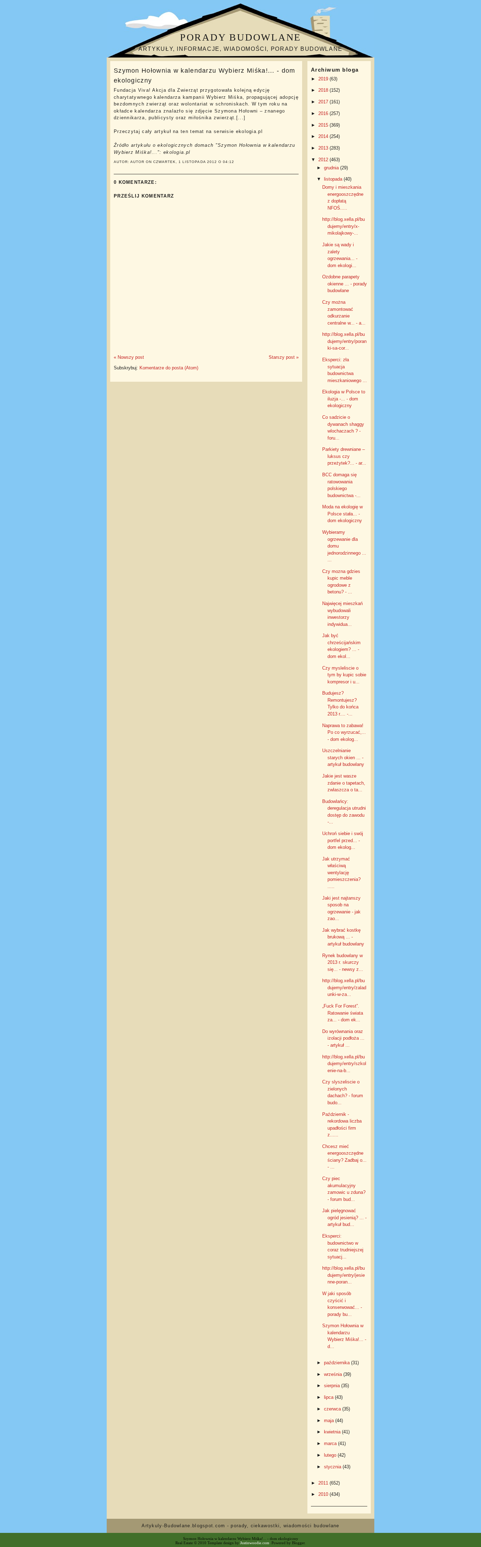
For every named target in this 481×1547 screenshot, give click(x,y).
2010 (324, 1494)
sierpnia (332, 1385)
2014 (324, 136)
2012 (324, 159)
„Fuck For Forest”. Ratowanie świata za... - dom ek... (342, 1012)
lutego (331, 1455)
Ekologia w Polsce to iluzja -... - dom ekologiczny (343, 398)
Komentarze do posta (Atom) (168, 367)
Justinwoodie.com (254, 1543)
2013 (324, 148)
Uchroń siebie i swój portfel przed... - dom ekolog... (342, 840)
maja (329, 1420)
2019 (324, 78)
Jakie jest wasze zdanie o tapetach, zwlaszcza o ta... (343, 782)
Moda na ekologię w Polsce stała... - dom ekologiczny (342, 513)
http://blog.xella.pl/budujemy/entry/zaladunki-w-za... (344, 987)
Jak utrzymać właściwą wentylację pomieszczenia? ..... (341, 872)
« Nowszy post (129, 357)
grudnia (332, 167)
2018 (324, 90)
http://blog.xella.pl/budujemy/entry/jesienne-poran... (343, 1275)
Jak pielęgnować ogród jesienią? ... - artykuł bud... (344, 1217)
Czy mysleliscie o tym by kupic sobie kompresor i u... (344, 674)
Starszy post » (284, 357)
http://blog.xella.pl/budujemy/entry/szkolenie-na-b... (344, 1063)
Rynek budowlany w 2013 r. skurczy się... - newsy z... (342, 962)
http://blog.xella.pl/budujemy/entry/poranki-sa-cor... (344, 341)
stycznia (333, 1466)
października (337, 1362)
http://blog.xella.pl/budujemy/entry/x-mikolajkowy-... (343, 226)
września (333, 1374)
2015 (324, 125)
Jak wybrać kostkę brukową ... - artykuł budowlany (343, 937)
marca (331, 1443)
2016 (324, 113)
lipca (329, 1397)
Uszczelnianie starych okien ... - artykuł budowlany (343, 757)
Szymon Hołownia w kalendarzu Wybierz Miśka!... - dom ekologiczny (204, 75)
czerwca (333, 1409)
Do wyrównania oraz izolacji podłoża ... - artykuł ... (343, 1038)
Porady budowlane (240, 37)
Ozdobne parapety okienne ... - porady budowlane (344, 283)
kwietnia (333, 1431)
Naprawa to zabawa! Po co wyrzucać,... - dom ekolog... (344, 732)
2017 (324, 101)
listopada (334, 179)
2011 (324, 1483)
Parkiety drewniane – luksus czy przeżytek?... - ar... (344, 456)
